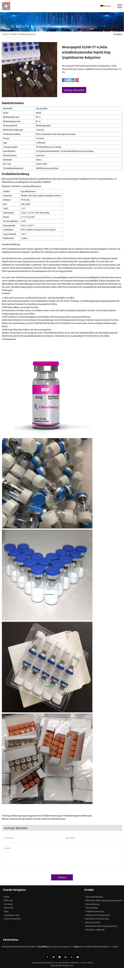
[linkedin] (65, 957)
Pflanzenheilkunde (94, 896)
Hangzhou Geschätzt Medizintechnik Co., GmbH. (96, 946)
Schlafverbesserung (27, 34)
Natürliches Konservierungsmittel (101, 926)
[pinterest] (59, 957)
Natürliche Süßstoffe (95, 929)
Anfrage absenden (74, 90)
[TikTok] (71, 957)
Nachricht (9, 907)
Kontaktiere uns (11, 915)
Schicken (62, 877)
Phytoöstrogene (92, 922)
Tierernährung (92, 904)
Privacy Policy (87, 962)
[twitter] (53, 957)
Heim (5, 34)
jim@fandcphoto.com (64, 965)
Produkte (13, 34)
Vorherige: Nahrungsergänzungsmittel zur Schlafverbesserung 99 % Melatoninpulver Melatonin (47, 815)
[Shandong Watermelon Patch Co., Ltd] (6, 6)
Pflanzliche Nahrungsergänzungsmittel (103, 900)
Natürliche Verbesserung (97, 918)
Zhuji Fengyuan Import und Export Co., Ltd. (58, 946)
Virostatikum (91, 907)
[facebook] (47, 957)
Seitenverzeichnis (12, 918)
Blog (6, 911)
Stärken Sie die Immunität (97, 915)
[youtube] (77, 957)
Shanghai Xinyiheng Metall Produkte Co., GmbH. (24, 946)
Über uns (8, 900)
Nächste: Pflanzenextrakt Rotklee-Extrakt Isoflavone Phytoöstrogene (34, 818)
